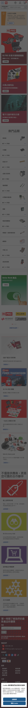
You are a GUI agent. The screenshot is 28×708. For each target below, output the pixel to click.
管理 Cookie (14, 703)
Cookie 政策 (6, 693)
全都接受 (14, 699)
